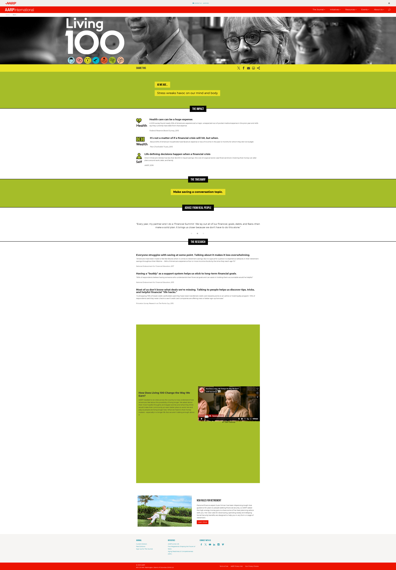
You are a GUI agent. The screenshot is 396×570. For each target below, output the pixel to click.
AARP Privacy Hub (237, 566)
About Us (378, 9)
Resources (350, 9)
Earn (14, 15)
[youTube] (210, 544)
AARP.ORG (206, 3)
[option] (198, 227)
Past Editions (140, 546)
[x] (205, 544)
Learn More (202, 522)
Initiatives (334, 9)
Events (364, 9)
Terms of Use (224, 566)
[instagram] (218, 544)
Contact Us (198, 3)
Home (8, 15)
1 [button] (192, 234)
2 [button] (198, 234)
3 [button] (204, 234)
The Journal (318, 9)
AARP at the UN (173, 544)
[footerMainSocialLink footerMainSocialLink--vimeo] (223, 544)
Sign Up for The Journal (144, 549)
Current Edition (141, 544)
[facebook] (201, 544)
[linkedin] (214, 544)
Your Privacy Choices (252, 566)
